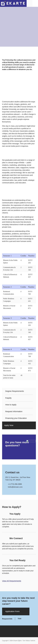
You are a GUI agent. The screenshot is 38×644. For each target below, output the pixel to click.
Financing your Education (16, 418)
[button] (35, 3)
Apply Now (8, 425)
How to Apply (10, 405)
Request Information (13, 411)
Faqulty (8, 398)
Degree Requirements (14, 391)
